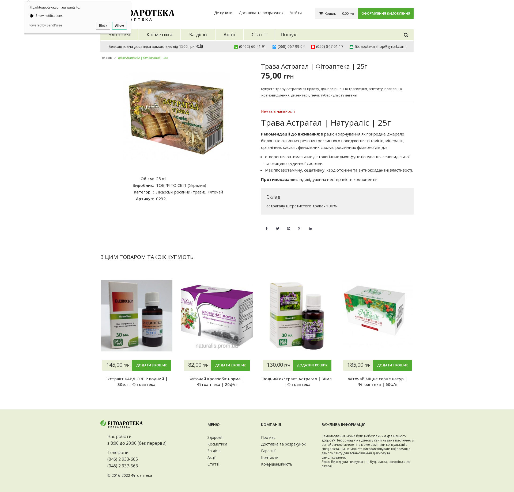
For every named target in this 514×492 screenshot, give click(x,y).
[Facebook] (266, 225)
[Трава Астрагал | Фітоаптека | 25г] (176, 116)
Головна (106, 58)
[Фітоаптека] (137, 14)
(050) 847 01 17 (329, 46)
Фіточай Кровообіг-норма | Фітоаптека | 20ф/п (217, 381)
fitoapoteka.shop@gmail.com (380, 46)
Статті (213, 464)
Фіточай (215, 192)
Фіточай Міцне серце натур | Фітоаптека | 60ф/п (377, 381)
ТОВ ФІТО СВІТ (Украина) (181, 185)
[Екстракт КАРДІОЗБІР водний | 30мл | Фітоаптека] (136, 316)
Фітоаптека (141, 475)
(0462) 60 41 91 (252, 46)
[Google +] (299, 225)
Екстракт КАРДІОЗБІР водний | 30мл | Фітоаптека (136, 381)
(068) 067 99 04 (291, 46)
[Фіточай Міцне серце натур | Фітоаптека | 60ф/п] (377, 316)
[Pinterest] (288, 225)
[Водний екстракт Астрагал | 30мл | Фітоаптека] (297, 316)
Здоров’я (215, 437)
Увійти (296, 12)
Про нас (268, 437)
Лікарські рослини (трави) (180, 192)
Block (103, 25)
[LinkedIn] (310, 225)
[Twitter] (277, 225)
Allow (119, 25)
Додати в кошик (151, 365)
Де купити (223, 12)
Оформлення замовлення (385, 13)
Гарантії (268, 450)
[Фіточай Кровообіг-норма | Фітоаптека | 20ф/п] (217, 316)
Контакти (269, 457)
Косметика (217, 444)
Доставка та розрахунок (261, 12)
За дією (214, 450)
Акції (211, 457)
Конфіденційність (276, 464)
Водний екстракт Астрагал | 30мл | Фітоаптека (297, 381)
